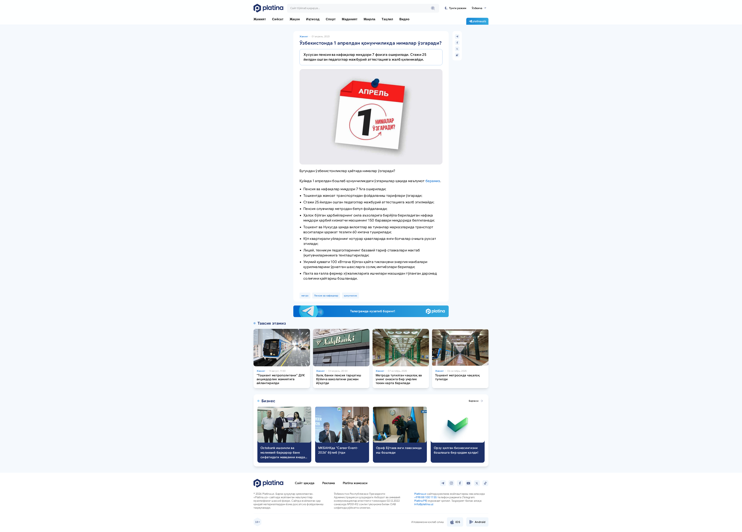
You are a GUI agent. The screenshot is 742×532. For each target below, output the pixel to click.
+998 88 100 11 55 (425, 497)
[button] (478, 8)
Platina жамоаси (355, 483)
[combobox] (363, 8)
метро (304, 295)
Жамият (304, 36)
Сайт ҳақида (305, 483)
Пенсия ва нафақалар (326, 295)
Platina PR (420, 500)
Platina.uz (420, 494)
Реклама (328, 483)
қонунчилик (350, 295)
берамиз (432, 181)
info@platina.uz (423, 504)
